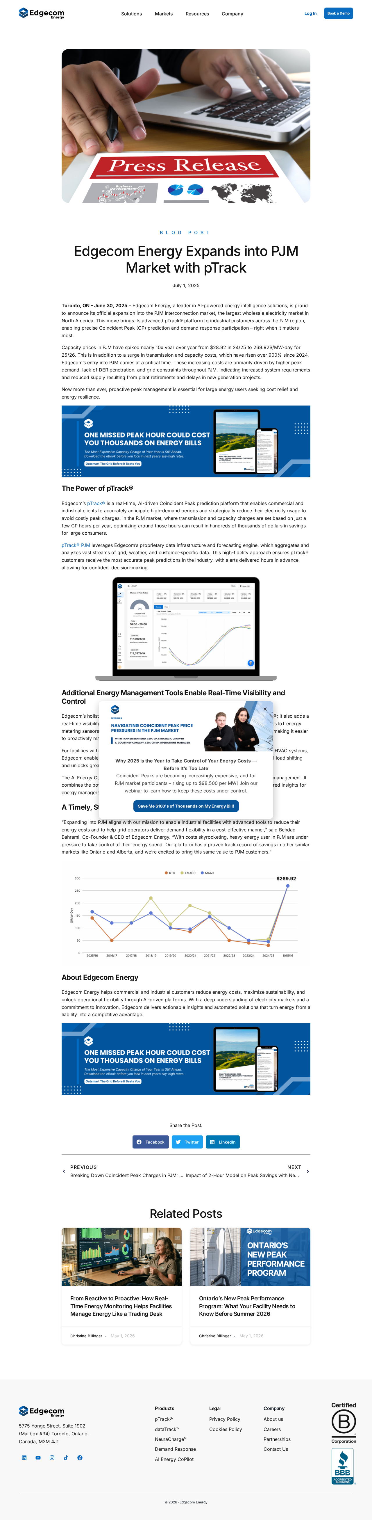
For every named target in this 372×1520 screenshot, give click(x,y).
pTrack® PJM (76, 545)
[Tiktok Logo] (66, 1458)
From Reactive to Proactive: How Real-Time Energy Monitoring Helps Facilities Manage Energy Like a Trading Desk (121, 1306)
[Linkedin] (24, 1458)
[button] (151, 1142)
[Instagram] (52, 1458)
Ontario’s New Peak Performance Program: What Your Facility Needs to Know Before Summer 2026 (247, 1306)
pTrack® (96, 503)
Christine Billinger (86, 1336)
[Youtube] (38, 1458)
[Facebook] (80, 1458)
